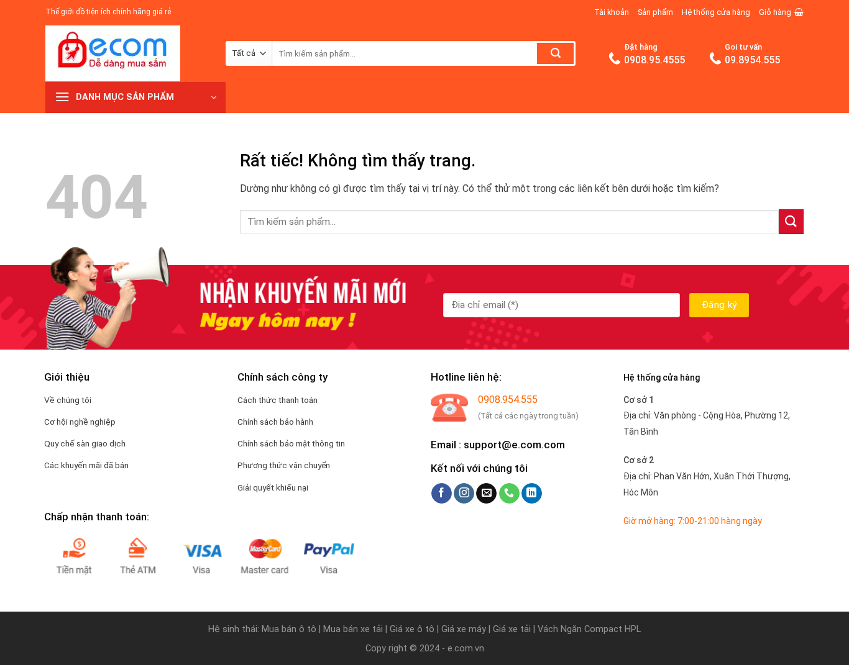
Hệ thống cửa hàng (716, 12)
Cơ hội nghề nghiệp (80, 422)
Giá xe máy (465, 629)
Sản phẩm (655, 12)
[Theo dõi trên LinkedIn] (531, 493)
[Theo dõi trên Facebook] (441, 493)
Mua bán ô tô (289, 629)
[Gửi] (555, 53)
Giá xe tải (512, 629)
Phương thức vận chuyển (283, 465)
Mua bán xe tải (353, 629)
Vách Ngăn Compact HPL (589, 629)
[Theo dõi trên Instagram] (464, 493)
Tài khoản (611, 12)
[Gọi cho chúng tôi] (509, 493)
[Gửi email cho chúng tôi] (486, 493)
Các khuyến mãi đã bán (86, 465)
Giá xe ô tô (412, 629)
